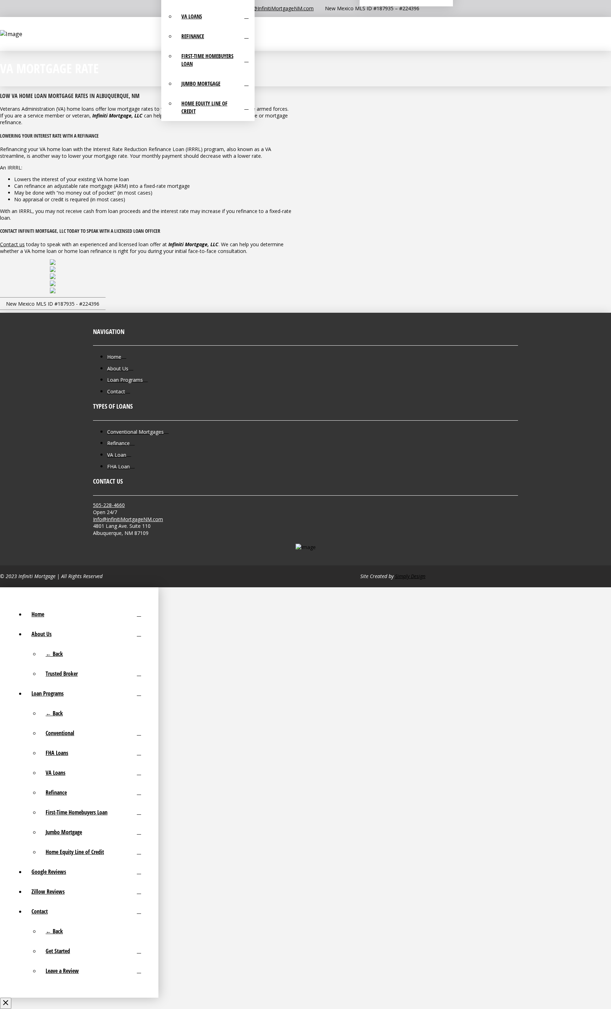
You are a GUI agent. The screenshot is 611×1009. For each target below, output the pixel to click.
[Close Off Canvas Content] (5, 1003)
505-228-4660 (109, 505)
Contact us (12, 244)
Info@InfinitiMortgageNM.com (128, 519)
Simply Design (410, 576)
